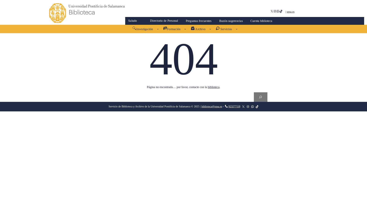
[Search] (260, 97)
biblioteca (213, 87)
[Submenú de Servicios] (237, 29)
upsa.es (290, 11)
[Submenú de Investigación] (158, 29)
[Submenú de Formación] (185, 29)
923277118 (234, 106)
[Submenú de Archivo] (210, 29)
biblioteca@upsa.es (211, 106)
